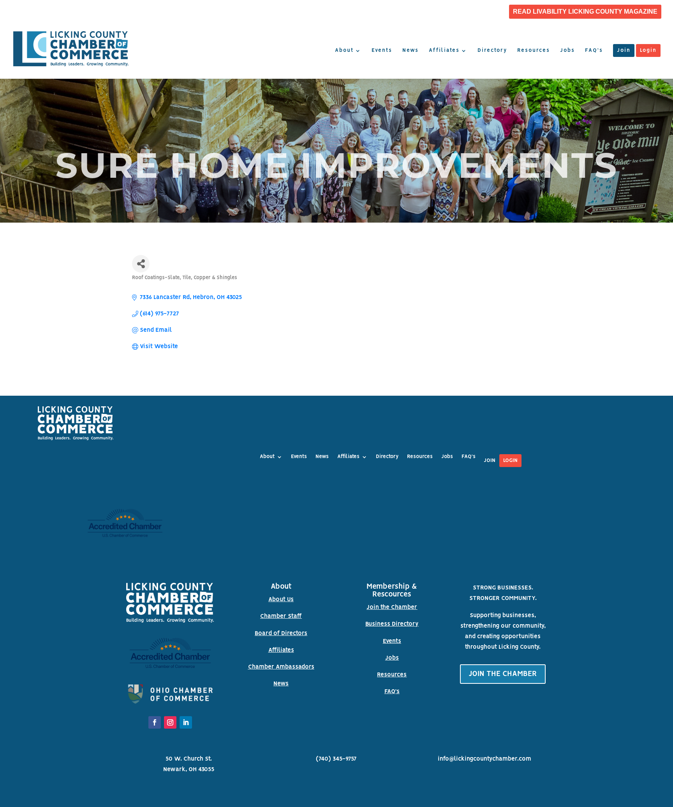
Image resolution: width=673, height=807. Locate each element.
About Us (281, 599)
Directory (492, 50)
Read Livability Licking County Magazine (585, 12)
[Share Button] (141, 264)
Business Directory (391, 624)
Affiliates (444, 50)
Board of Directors (281, 633)
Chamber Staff (281, 616)
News (410, 50)
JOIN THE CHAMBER (503, 674)
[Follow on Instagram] (170, 722)
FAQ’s (594, 50)
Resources (533, 50)
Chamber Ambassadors (281, 667)
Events (382, 50)
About (344, 50)
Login (648, 50)
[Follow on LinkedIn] (186, 722)
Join (624, 50)
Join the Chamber (391, 607)
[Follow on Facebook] (154, 722)
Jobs (567, 50)
